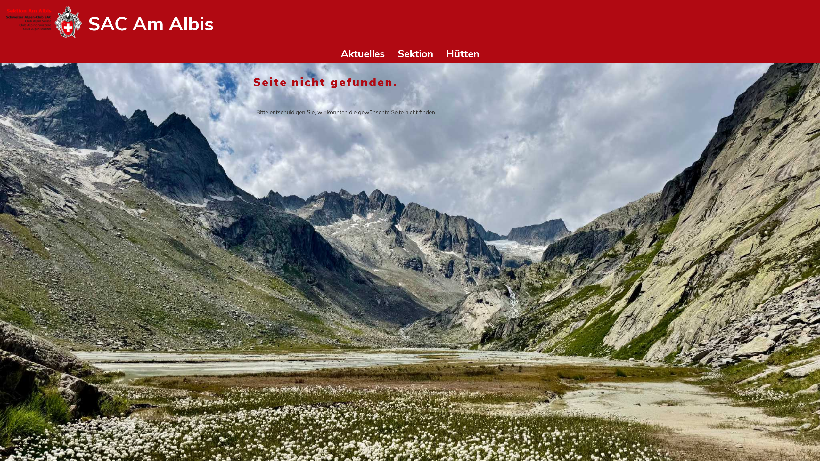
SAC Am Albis (151, 24)
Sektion (415, 54)
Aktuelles (363, 54)
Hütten (463, 54)
